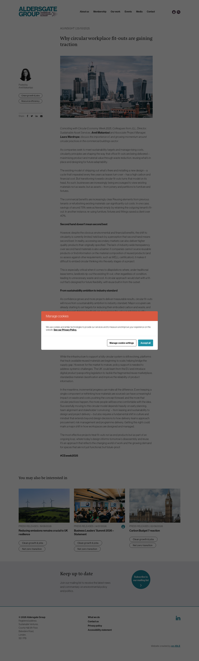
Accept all (146, 342)
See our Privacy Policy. (65, 329)
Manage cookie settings (122, 342)
